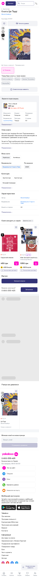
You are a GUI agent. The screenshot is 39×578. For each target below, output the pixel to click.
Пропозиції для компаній (10, 525)
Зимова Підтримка (28, 79)
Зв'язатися (29, 289)
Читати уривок (24, 23)
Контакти (5, 531)
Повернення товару (8, 546)
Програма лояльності (9, 519)
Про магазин (6, 516)
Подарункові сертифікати (10, 544)
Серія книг (5, 555)
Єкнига (17, 79)
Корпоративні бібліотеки (10, 522)
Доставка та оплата (8, 538)
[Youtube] (7, 562)
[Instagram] (3, 562)
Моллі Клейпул (6, 14)
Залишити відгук (19, 281)
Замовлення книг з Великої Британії (14, 541)
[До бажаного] (4, 23)
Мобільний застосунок (11, 496)
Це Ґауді (3, 421)
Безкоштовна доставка (10, 270)
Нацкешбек (5, 83)
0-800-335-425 (8, 291)
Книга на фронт (7, 79)
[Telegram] (16, 562)
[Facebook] (12, 562)
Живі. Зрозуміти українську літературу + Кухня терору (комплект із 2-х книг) (29, 257)
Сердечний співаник (7, 257)
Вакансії (4, 528)
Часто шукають (7, 552)
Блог (3, 549)
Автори (4, 558)
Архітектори (6, 9)
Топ (29, 255)
